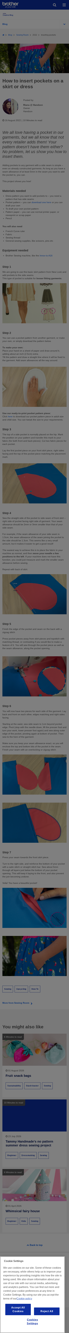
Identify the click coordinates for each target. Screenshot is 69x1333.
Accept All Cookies (18, 1309)
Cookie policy (24, 1298)
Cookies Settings (32, 1321)
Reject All (46, 1311)
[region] (32, 1294)
